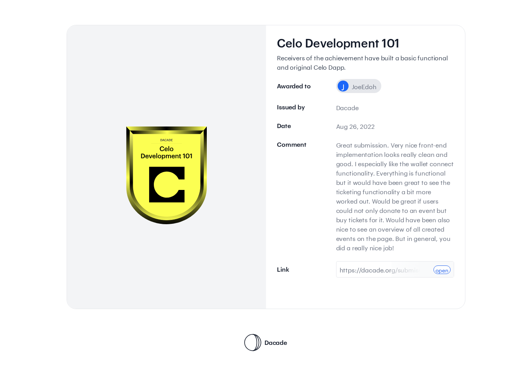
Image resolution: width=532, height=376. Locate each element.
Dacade (275, 342)
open (442, 269)
